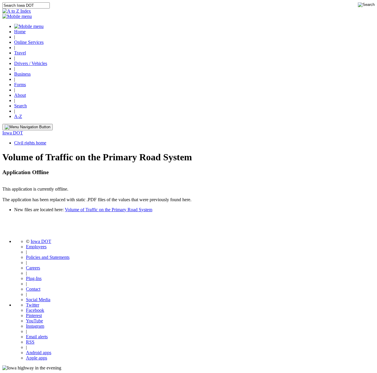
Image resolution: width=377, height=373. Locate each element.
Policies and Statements (48, 257)
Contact (33, 289)
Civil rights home (30, 142)
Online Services (29, 42)
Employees (36, 246)
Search (20, 105)
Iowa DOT (12, 132)
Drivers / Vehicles (30, 63)
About (20, 95)
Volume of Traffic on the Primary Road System (108, 209)
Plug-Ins (34, 278)
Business (22, 73)
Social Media (38, 299)
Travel (20, 52)
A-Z (18, 116)
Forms (20, 84)
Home (20, 31)
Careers (33, 267)
